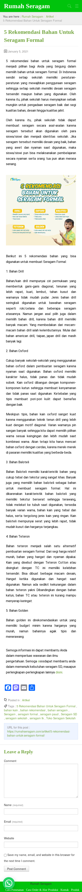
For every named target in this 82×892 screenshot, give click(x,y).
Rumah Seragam (27, 6)
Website (9, 838)
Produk (75, 889)
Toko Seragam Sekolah (61, 718)
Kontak (65, 889)
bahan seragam (58, 710)
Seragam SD (69, 714)
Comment (10, 761)
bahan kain (11, 710)
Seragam (10, 714)
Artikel (50, 16)
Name (13, 805)
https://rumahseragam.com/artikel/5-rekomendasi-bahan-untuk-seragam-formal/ (38, 733)
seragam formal (28, 714)
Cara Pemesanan (14, 889)
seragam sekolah (16, 718)
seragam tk (37, 718)
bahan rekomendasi (32, 710)
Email (13, 821)
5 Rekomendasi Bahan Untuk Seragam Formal (46, 706)
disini (59, 672)
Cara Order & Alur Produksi (42, 889)
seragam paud (49, 714)
